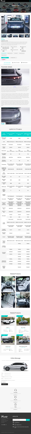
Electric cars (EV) (19, 7)
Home (12, 7)
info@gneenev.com (18, 424)
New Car (2, 38)
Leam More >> (15, 402)
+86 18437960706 (16, 422)
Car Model (14, 7)
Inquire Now (4, 382)
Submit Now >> (5, 384)
